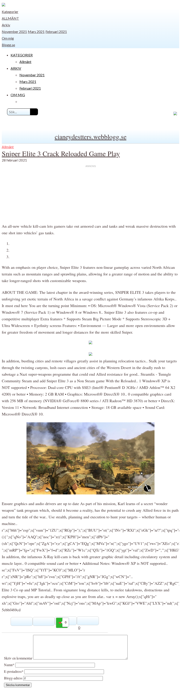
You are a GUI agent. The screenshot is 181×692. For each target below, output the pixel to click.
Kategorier (10, 12)
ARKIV (16, 68)
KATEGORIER (22, 55)
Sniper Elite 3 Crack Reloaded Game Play (61, 153)
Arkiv (6, 25)
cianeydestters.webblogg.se (90, 136)
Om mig (8, 38)
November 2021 (14, 31)
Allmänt (10, 18)
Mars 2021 (36, 31)
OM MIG (18, 95)
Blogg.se (8, 45)
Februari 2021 (56, 31)
